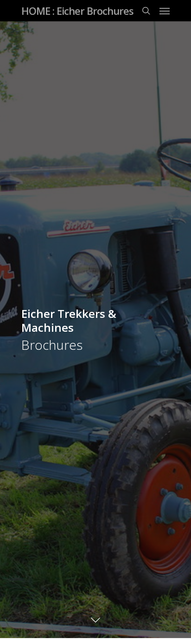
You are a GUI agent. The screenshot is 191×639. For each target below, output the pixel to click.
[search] (146, 11)
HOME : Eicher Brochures (77, 11)
